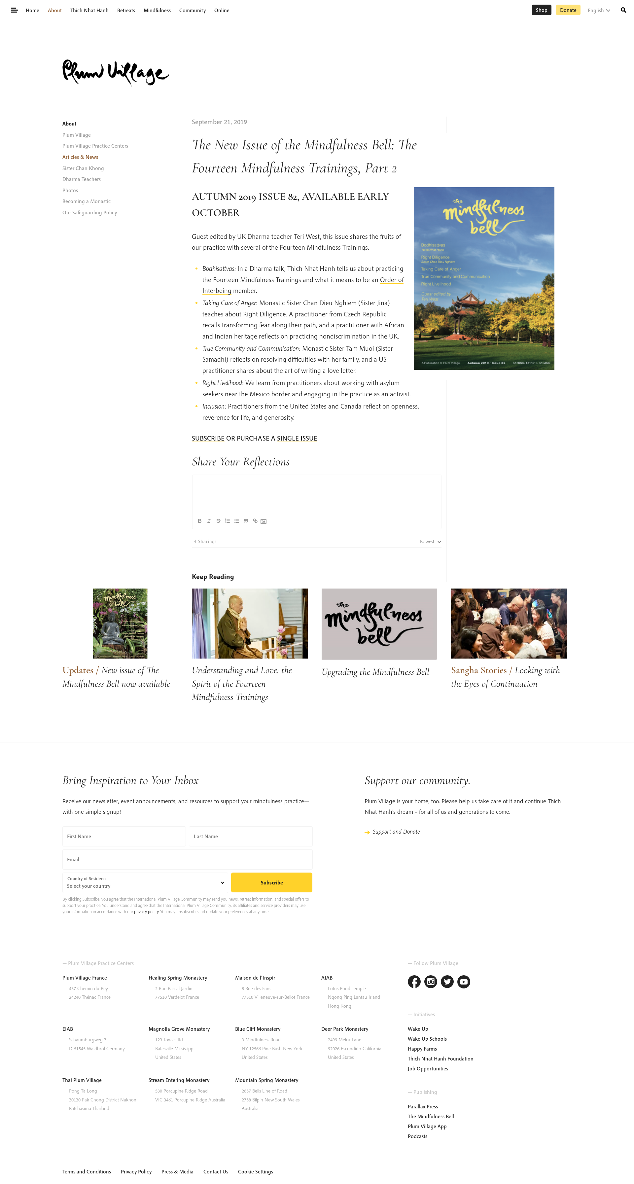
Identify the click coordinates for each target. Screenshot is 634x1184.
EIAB (67, 1028)
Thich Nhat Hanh (89, 10)
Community (192, 10)
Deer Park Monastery (344, 1028)
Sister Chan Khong (83, 168)
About (55, 10)
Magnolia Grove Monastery (179, 1028)
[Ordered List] (227, 521)
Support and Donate (396, 831)
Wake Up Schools (427, 1038)
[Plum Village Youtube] (464, 982)
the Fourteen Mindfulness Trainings (318, 247)
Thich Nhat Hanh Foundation (441, 1058)
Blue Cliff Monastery (257, 1028)
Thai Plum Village (82, 1080)
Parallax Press (423, 1106)
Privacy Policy (136, 1171)
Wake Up (418, 1028)
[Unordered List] (236, 521)
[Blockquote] (246, 521)
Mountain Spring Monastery (266, 1080)
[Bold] (199, 521)
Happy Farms (422, 1048)
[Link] (255, 521)
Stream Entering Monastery (179, 1080)
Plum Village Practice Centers (95, 145)
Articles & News (80, 157)
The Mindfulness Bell (431, 1116)
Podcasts (417, 1136)
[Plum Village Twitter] (447, 982)
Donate (568, 10)
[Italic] (209, 521)
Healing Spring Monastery (178, 977)
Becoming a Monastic (86, 201)
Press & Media (177, 1171)
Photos (70, 190)
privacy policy (146, 912)
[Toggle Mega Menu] (14, 10)
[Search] (623, 9)
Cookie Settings (255, 1171)
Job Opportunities (428, 1068)
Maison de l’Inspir (255, 977)
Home (32, 10)
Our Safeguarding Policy (89, 212)
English (596, 10)
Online (221, 10)
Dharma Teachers (81, 179)
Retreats (126, 10)
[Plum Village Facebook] (414, 982)
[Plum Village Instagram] (431, 982)
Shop (541, 10)
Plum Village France (84, 977)
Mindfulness (157, 10)
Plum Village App (427, 1126)
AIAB (327, 977)
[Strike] (218, 521)
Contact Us (215, 1171)
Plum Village (76, 134)
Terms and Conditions (86, 1171)
